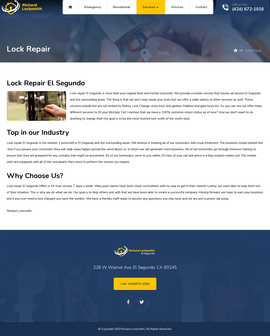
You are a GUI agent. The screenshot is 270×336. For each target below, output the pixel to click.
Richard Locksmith (19, 211)
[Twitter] (142, 302)
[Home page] (235, 50)
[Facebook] (128, 302)
